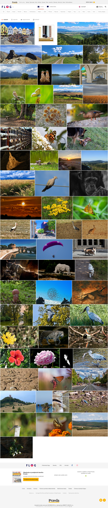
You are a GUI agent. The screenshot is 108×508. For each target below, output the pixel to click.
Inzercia (35, 488)
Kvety (89, 12)
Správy (27, 2)
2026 (45, 12)
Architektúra (33, 12)
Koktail (39, 2)
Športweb (32, 2)
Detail (13, 12)
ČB (3, 12)
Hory (75, 12)
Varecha (51, 2)
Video (64, 2)
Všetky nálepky (101, 12)
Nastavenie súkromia (74, 493)
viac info (70, 506)
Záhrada (55, 2)
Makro (39, 12)
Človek (8, 12)
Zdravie (43, 2)
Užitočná (60, 2)
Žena (47, 2)
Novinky (54, 465)
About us (31, 493)
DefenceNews (69, 2)
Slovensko (63, 12)
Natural (56, 12)
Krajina (69, 12)
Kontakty (29, 488)
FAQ (60, 465)
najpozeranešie (26, 19)
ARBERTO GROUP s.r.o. (68, 505)
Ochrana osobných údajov (80, 488)
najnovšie (15, 19)
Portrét (19, 12)
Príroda (50, 12)
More (84, 12)
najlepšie (5, 19)
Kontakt (67, 465)
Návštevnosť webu (61, 488)
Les (79, 12)
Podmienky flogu (46, 465)
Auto (36, 2)
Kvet (94, 12)
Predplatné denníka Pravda (31, 479)
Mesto (25, 12)
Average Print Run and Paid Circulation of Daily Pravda (48, 493)
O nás (23, 488)
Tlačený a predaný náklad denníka (47, 488)
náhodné (37, 19)
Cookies (64, 493)
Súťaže (70, 488)
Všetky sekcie (89, 2)
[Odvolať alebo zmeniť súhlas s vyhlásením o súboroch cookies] (100, 500)
